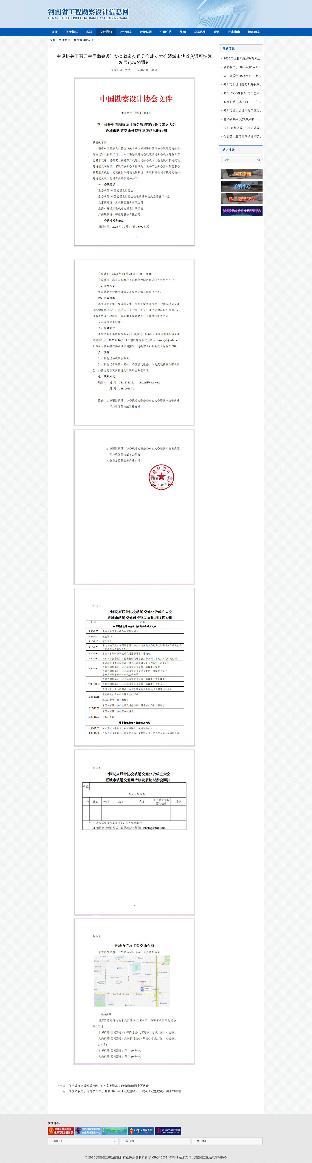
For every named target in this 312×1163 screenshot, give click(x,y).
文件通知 (106, 32)
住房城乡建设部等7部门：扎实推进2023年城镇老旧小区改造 (109, 1085)
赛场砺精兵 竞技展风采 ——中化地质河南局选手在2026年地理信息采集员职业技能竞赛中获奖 (243, 119)
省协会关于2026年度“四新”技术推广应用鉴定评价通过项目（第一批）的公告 (243, 76)
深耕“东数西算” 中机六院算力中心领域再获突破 (243, 128)
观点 (217, 32)
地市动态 (254, 32)
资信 (183, 32)
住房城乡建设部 (84, 40)
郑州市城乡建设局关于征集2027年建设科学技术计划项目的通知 (243, 110)
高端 (89, 32)
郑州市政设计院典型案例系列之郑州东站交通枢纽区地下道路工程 (243, 84)
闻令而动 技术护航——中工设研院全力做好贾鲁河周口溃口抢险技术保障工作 (243, 102)
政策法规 (146, 32)
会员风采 (200, 32)
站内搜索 (229, 149)
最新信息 (229, 48)
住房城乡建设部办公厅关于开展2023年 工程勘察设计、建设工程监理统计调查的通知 (125, 1091)
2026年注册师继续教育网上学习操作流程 (243, 58)
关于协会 (72, 32)
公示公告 (166, 32)
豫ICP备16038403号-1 (163, 1157)
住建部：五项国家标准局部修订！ (243, 136)
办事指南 (234, 32)
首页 (55, 32)
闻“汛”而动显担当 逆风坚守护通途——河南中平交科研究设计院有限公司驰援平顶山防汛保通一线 (243, 93)
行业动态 (126, 32)
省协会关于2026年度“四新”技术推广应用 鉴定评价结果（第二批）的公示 (243, 67)
